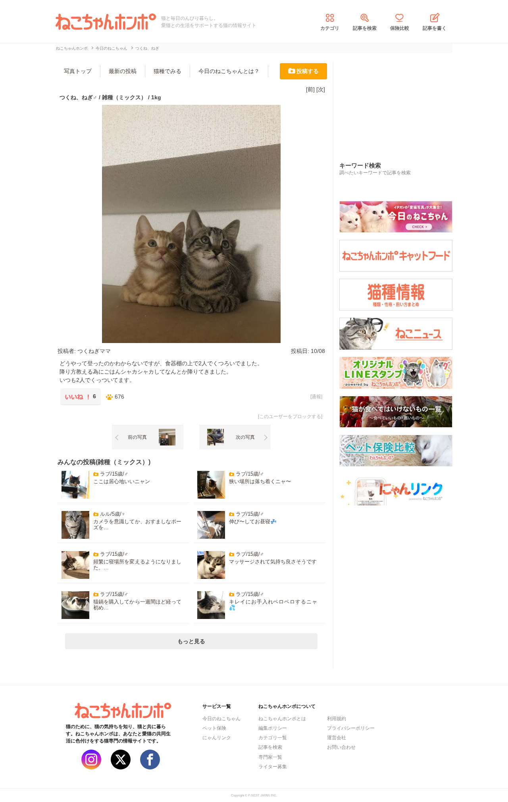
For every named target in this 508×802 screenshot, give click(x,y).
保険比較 (399, 28)
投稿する (307, 71)
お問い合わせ (341, 747)
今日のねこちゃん (221, 718)
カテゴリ (329, 28)
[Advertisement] (398, 102)
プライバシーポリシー (351, 728)
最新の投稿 (123, 71)
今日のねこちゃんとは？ (229, 71)
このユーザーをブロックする (290, 416)
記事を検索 (365, 28)
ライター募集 (272, 766)
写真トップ (78, 71)
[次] (320, 89)
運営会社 (336, 737)
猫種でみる (167, 71)
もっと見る (191, 641)
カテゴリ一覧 (272, 737)
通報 (316, 396)
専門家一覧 (270, 757)
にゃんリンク (216, 737)
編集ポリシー (272, 728)
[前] (310, 89)
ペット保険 (214, 728)
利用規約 (336, 718)
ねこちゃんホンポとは (282, 718)
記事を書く (434, 28)
